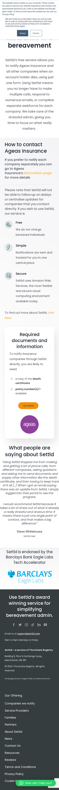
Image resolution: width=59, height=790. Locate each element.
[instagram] (26, 624)
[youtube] (45, 624)
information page (38, 173)
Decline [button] (36, 33)
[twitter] (20, 624)
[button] (36, 783)
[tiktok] (32, 624)
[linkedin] (39, 624)
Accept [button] (22, 33)
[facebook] (13, 624)
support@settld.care (28, 633)
